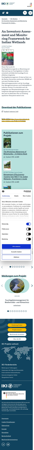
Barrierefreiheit (6, 436)
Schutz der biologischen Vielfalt (9, 375)
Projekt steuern (17, 330)
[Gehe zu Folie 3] (15, 267)
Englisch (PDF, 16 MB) (12, 157)
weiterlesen (17, 305)
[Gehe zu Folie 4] (17, 267)
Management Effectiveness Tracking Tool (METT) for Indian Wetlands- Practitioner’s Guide (16, 176)
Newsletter (5, 432)
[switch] (28, 229)
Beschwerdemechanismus (10, 439)
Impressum (5, 418)
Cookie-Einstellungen (8, 422)
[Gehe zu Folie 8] (23, 311)
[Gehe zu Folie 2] (12, 267)
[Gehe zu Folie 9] (26, 311)
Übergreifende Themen (7, 377)
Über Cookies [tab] (27, 196)
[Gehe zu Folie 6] (21, 267)
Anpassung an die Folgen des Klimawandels (12, 370)
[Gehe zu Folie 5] (19, 267)
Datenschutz (5, 425)
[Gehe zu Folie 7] (23, 267)
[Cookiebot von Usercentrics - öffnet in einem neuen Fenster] (23, 191)
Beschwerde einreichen (17, 334)
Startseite (4, 19)
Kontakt (4, 429)
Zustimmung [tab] (6, 196)
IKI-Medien (14, 19)
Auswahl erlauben (16, 252)
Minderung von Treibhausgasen (9, 368)
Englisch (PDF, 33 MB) (12, 182)
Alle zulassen (16, 246)
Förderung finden (17, 325)
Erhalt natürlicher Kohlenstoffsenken (11, 372)
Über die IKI (17, 339)
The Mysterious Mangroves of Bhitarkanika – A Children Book (15, 153)
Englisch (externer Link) (11, 111)
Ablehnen (16, 257)
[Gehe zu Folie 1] (10, 267)
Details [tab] (16, 196)
